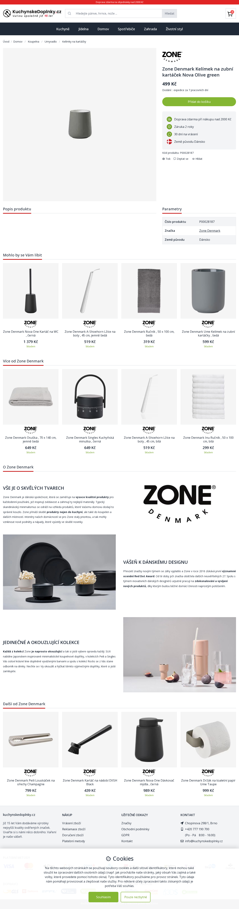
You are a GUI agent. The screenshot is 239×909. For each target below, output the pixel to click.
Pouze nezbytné (135, 897)
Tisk (168, 158)
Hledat (169, 13)
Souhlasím (103, 897)
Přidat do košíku (199, 102)
